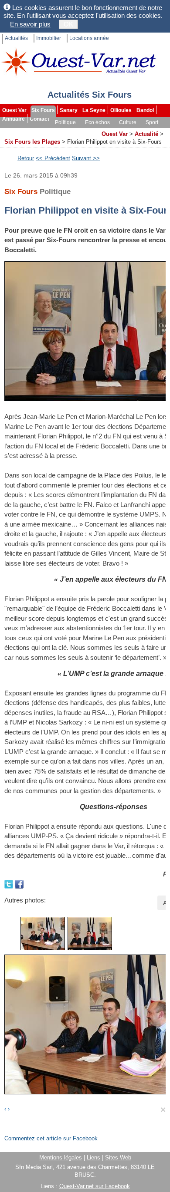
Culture (127, 122)
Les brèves (53, 131)
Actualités (16, 38)
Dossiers (85, 131)
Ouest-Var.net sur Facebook (94, 1186)
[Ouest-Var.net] (78, 62)
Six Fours (43, 110)
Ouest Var (14, 110)
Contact (39, 119)
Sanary (69, 110)
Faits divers (17, 131)
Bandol (145, 110)
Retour (25, 158)
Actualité (146, 134)
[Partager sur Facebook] (19, 883)
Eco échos (97, 122)
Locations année (89, 38)
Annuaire (13, 119)
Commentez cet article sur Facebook (51, 1138)
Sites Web (118, 1157)
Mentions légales (60, 1157)
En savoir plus (30, 24)
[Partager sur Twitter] (9, 883)
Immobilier (48, 38)
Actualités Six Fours (90, 95)
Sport (152, 122)
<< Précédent (53, 158)
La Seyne (93, 110)
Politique (65, 122)
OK (68, 24)
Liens (93, 1157)
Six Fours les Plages (32, 141)
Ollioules (121, 110)
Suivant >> (86, 158)
